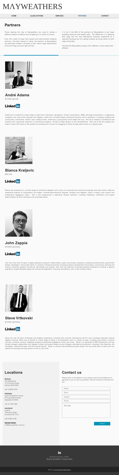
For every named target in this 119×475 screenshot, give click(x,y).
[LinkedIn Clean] (59, 452)
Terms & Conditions (53, 459)
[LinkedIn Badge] (12, 106)
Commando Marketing (62, 470)
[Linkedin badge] (12, 254)
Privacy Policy (67, 459)
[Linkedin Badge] (12, 329)
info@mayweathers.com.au (15, 425)
